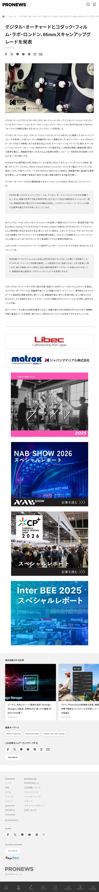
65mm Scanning (13, 733)
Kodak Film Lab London (54, 733)
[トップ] (3, 16)
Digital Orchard (32, 733)
